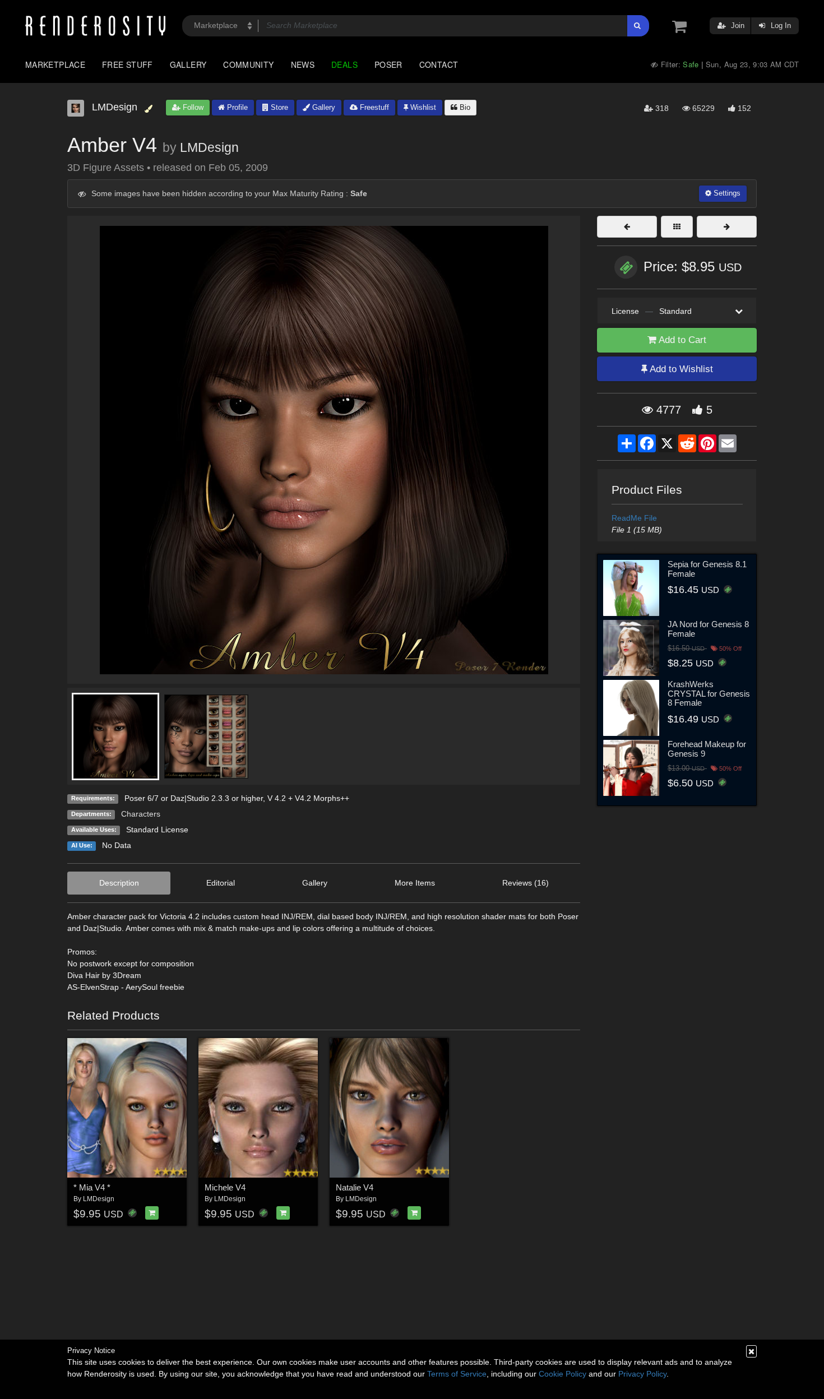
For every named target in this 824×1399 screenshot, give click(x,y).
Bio (463, 107)
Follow (191, 107)
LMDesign (209, 147)
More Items (415, 882)
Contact (439, 64)
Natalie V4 (354, 1187)
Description (119, 882)
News (302, 64)
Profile (236, 107)
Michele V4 (225, 1187)
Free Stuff (127, 64)
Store (278, 107)
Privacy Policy (642, 1373)
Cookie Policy (562, 1373)
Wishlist (422, 107)
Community (248, 64)
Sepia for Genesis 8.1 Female (707, 568)
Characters (140, 813)
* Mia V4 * (91, 1187)
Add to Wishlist (680, 369)
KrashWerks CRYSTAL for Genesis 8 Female (709, 693)
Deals (344, 64)
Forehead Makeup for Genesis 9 (707, 748)
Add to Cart (681, 340)
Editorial (220, 882)
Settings (725, 193)
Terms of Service (457, 1373)
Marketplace (55, 64)
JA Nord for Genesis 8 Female (708, 628)
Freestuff (373, 107)
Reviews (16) (525, 882)
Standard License (157, 829)
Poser (388, 64)
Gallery (188, 64)
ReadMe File (634, 517)
